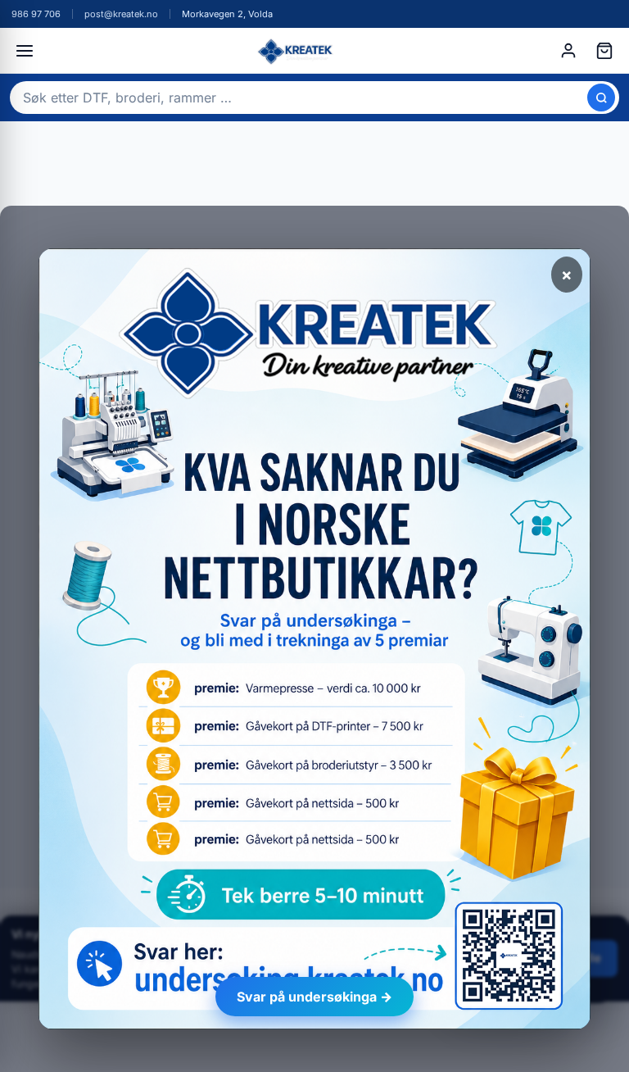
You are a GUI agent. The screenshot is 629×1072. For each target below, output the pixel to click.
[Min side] (568, 51)
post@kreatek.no (121, 14)
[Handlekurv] (604, 51)
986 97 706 (36, 14)
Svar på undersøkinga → (314, 996)
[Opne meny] (25, 51)
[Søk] (601, 97)
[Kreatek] (296, 51)
